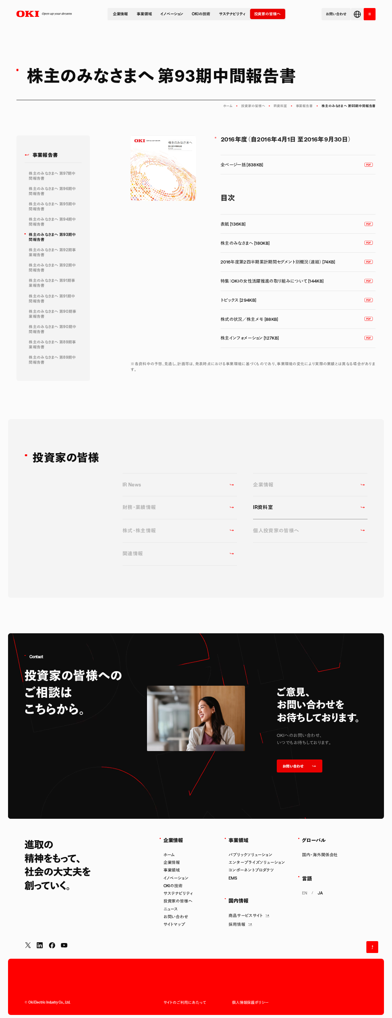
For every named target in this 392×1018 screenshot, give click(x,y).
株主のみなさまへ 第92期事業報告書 (52, 252)
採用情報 (237, 924)
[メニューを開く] (370, 14)
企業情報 (120, 13)
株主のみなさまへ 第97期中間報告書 (52, 176)
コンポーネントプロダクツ (251, 870)
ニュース (170, 909)
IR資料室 (280, 106)
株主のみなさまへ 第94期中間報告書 (52, 221)
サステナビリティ (232, 13)
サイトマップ (174, 924)
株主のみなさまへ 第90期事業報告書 (52, 314)
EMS (233, 878)
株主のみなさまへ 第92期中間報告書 (52, 267)
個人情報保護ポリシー (250, 1002)
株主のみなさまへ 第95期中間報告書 (52, 206)
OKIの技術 (201, 13)
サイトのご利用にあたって (184, 1002)
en (304, 893)
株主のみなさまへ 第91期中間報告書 (52, 298)
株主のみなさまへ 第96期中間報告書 (52, 191)
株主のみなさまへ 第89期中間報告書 (52, 359)
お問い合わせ (175, 916)
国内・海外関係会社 (320, 854)
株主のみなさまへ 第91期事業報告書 (52, 283)
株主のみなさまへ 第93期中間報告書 (52, 237)
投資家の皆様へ (267, 13)
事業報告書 (304, 106)
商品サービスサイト (246, 915)
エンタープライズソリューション (257, 862)
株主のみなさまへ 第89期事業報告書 (52, 344)
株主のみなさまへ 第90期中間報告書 (52, 329)
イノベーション (171, 13)
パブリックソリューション (251, 854)
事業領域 (144, 13)
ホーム (228, 106)
